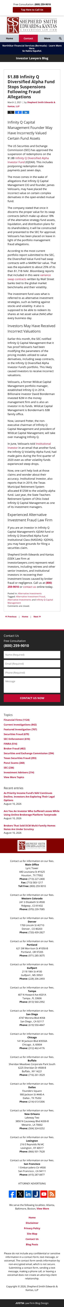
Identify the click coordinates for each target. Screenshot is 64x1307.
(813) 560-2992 (36, 1001)
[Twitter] (20, 1194)
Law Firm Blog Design (32, 1303)
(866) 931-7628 (36, 1151)
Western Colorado (32, 898)
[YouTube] (43, 1194)
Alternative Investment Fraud (30, 596)
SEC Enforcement (17, 739)
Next (37, 616)
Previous (11, 616)
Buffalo (32, 1060)
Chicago (32, 1037)
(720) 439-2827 (36, 932)
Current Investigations (20, 724)
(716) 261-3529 (36, 1075)
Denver (32, 921)
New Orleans (32, 1114)
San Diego (32, 1014)
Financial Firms (16, 719)
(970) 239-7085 (36, 909)
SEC (9, 767)
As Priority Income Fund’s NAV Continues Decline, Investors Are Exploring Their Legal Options (29, 796)
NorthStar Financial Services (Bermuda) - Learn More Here (32, 47)
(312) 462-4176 (36, 1048)
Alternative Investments (30, 593)
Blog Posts (32, 1244)
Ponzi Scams (14, 762)
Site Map (32, 1233)
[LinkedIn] (28, 1194)
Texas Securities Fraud (20, 758)
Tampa (32, 991)
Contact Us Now (32, 698)
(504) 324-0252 (36, 1128)
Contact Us (32, 1239)
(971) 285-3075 (36, 955)
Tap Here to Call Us (32, 9)
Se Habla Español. (32, 50)
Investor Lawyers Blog (32, 25)
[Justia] (36, 1194)
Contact (28, 38)
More (47, 38)
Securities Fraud (16, 734)
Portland (32, 944)
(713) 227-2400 (36, 879)
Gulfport (32, 968)
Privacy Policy (32, 1228)
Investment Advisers (19, 772)
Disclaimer (32, 1223)
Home (9, 38)
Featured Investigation (20, 729)
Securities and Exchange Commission (29, 753)
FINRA (10, 743)
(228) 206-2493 (36, 978)
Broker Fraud (14, 748)
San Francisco (32, 1164)
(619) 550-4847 (36, 1025)
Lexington (32, 1140)
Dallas (32, 1087)
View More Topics (14, 777)
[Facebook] (12, 1194)
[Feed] (51, 1194)
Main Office (32, 864)
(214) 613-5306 (36, 1101)
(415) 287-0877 (36, 1174)
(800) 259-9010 (38, 886)
